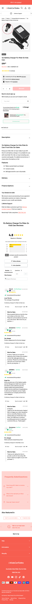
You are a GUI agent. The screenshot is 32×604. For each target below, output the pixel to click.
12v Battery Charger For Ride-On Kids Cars (14, 303)
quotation (15, 81)
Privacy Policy (5, 599)
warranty (23, 76)
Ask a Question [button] (16, 265)
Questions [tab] (17, 270)
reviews (19, 2)
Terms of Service (5, 598)
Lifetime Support (15, 79)
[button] (29, 8)
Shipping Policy (21, 598)
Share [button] (7, 306)
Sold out (21, 88)
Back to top (16, 534)
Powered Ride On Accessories (18, 18)
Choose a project (16, 121)
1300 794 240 (22, 212)
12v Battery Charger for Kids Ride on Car (14, 442)
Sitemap (11, 599)
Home (3, 18)
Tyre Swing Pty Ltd (9, 590)
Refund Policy (14, 598)
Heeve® (21, 595)
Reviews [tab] (7, 270)
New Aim (4, 66)
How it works (6, 110)
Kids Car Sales (19, 590)
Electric (8, 18)
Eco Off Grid (17, 595)
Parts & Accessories (12, 518)
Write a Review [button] (16, 261)
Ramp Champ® (11, 595)
